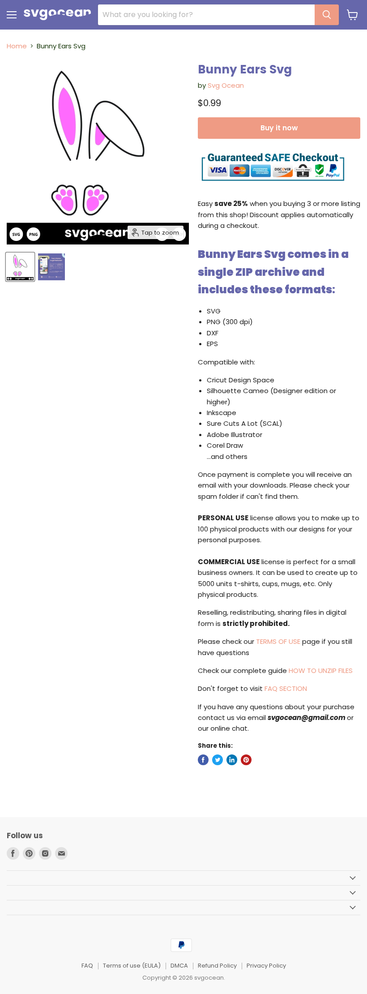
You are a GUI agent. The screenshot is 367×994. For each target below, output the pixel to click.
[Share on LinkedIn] (231, 759)
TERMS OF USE (278, 641)
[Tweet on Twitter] (217, 759)
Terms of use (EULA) (132, 965)
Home (17, 46)
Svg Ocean (226, 85)
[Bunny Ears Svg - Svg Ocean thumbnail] (20, 267)
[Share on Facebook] (203, 759)
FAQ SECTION (286, 688)
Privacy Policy (266, 965)
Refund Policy (217, 965)
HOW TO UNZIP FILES (321, 670)
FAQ (87, 965)
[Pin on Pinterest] (246, 759)
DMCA (179, 965)
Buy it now (279, 128)
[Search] (327, 14)
